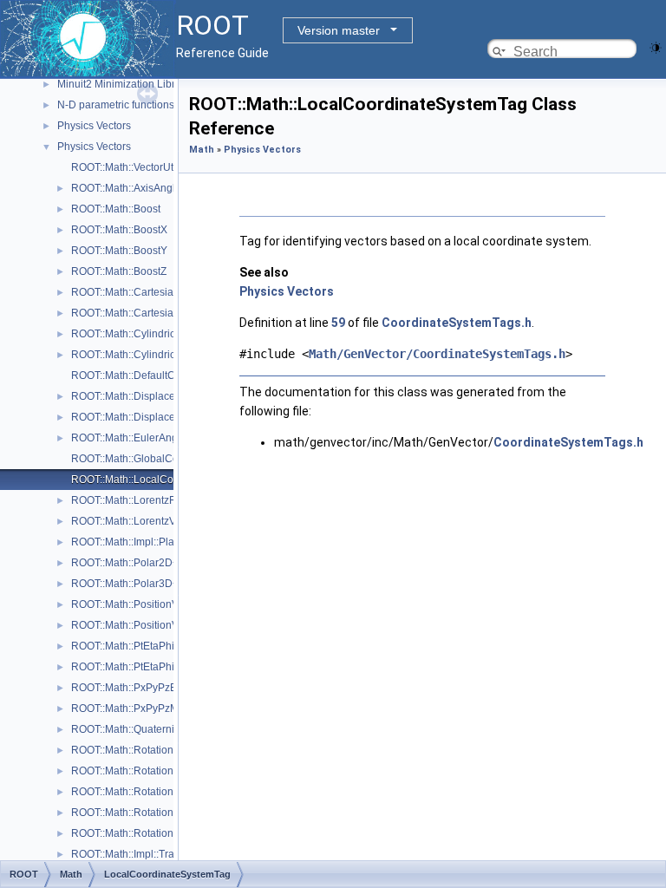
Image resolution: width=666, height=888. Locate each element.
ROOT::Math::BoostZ (118, 271)
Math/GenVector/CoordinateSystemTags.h (437, 354)
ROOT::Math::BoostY (119, 251)
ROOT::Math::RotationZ (125, 812)
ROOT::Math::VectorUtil (125, 167)
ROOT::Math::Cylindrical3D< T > (146, 334)
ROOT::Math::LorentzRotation (140, 500)
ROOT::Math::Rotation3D (129, 750)
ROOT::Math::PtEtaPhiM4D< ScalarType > (169, 667)
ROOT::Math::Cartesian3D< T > (144, 313)
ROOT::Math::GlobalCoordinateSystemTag (170, 459)
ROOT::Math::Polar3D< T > (133, 584)
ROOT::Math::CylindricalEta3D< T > (154, 355)
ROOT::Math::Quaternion (128, 729)
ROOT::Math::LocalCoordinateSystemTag (167, 479)
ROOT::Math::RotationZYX (132, 833)
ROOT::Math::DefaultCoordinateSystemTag (171, 375)
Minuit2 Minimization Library (123, 84)
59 (338, 323)
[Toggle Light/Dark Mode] (656, 46)
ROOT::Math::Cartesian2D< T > (144, 292)
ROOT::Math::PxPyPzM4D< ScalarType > (167, 708)
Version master (338, 30)
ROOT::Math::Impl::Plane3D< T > (147, 542)
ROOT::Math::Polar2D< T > (133, 563)
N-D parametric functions (115, 105)
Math (201, 149)
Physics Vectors (94, 126)
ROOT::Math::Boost (115, 209)
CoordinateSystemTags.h (457, 323)
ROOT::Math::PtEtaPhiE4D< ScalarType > (168, 646)
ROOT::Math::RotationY (125, 792)
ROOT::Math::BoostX (119, 230)
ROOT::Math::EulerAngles (131, 438)
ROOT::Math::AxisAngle (126, 188)
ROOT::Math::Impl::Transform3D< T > (157, 854)
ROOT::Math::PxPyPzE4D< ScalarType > (166, 688)
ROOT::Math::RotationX (125, 771)
